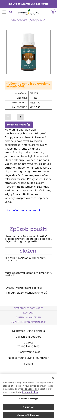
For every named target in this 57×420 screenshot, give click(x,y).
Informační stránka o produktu (24, 210)
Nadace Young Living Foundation (28, 358)
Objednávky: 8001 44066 (28, 308)
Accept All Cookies (28, 415)
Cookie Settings (28, 398)
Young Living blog (28, 346)
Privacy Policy (30, 392)
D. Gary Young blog (29, 352)
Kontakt (28, 313)
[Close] (53, 378)
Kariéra (28, 363)
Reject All (28, 407)
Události (29, 342)
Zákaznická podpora (28, 337)
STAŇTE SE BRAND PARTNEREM (28, 322)
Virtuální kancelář (28, 317)
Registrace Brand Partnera (28, 331)
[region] (28, 397)
